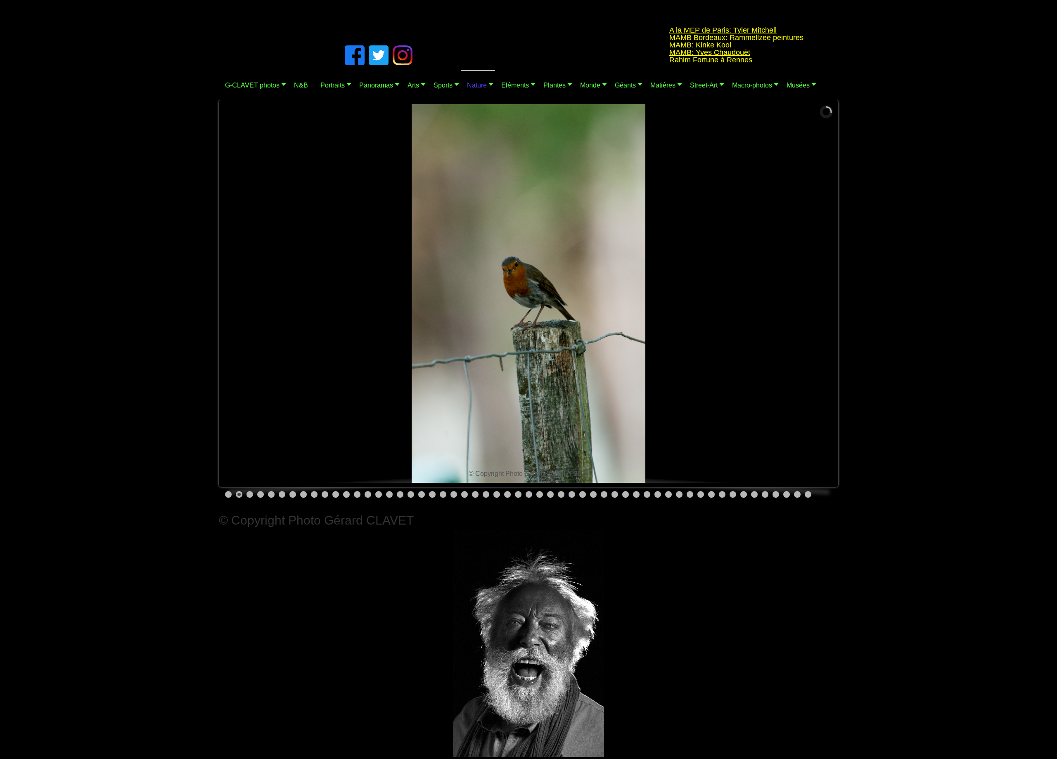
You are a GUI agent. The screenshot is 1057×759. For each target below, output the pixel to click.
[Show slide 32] (561, 494)
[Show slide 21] (443, 494)
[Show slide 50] (754, 494)
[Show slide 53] (786, 494)
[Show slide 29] (529, 494)
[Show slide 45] (700, 494)
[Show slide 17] (400, 494)
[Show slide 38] (625, 494)
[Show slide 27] (507, 494)
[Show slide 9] (314, 494)
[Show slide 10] (325, 494)
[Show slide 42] (668, 494)
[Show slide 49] (743, 494)
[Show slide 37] (614, 494)
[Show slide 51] (765, 494)
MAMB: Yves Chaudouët (683, 52)
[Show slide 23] (464, 494)
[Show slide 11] (335, 494)
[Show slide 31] (550, 494)
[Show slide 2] (239, 494)
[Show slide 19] (421, 494)
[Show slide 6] (282, 494)
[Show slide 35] (593, 494)
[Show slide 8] (303, 494)
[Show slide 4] (260, 494)
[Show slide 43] (679, 494)
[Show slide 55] (808, 494)
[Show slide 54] (797, 494)
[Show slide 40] (647, 494)
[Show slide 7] (292, 494)
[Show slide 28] (518, 494)
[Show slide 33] (572, 494)
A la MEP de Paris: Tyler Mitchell (697, 30)
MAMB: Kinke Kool (674, 45)
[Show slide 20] (432, 494)
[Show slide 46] (711, 494)
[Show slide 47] (722, 494)
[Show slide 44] (690, 494)
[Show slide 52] (776, 494)
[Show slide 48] (733, 494)
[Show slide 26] (496, 494)
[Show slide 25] (486, 494)
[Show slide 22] (453, 494)
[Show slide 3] (249, 494)
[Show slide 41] (657, 494)
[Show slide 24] (475, 494)
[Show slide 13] (357, 494)
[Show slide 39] (636, 494)
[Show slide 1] (228, 494)
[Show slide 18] (411, 494)
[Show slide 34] (582, 494)
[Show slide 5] (271, 494)
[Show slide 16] (389, 494)
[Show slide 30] (539, 494)
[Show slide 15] (378, 494)
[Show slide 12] (346, 494)
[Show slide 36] (604, 494)
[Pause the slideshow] (809, 293)
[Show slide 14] (368, 494)
